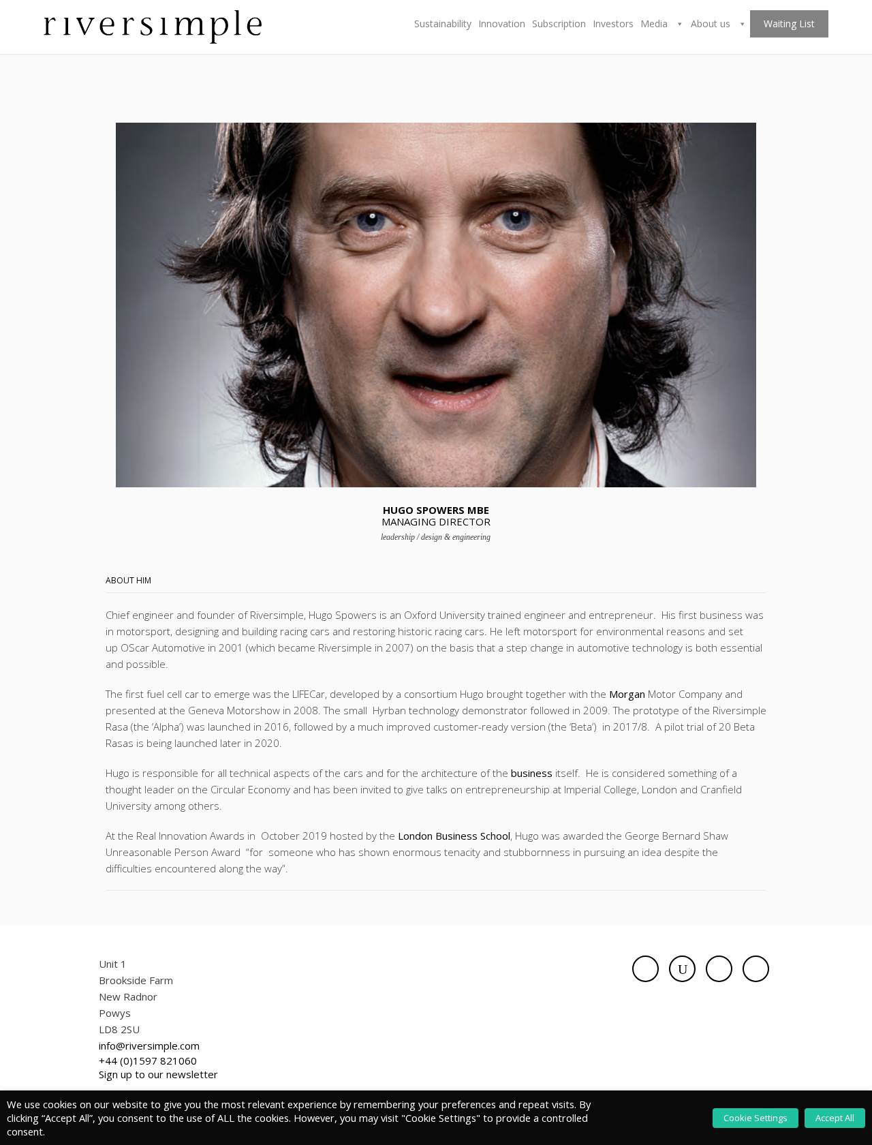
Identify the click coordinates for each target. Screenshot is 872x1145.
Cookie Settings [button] (755, 1118)
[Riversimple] (153, 26)
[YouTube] (682, 969)
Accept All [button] (834, 1118)
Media (655, 23)
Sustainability (442, 23)
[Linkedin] (719, 969)
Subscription (559, 23)
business (531, 773)
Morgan (627, 694)
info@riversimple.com (149, 1045)
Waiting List (789, 23)
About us (712, 23)
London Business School (454, 835)
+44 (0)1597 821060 (148, 1060)
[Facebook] (645, 969)
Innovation (501, 23)
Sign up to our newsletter (158, 1074)
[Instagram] (756, 969)
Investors (613, 23)
